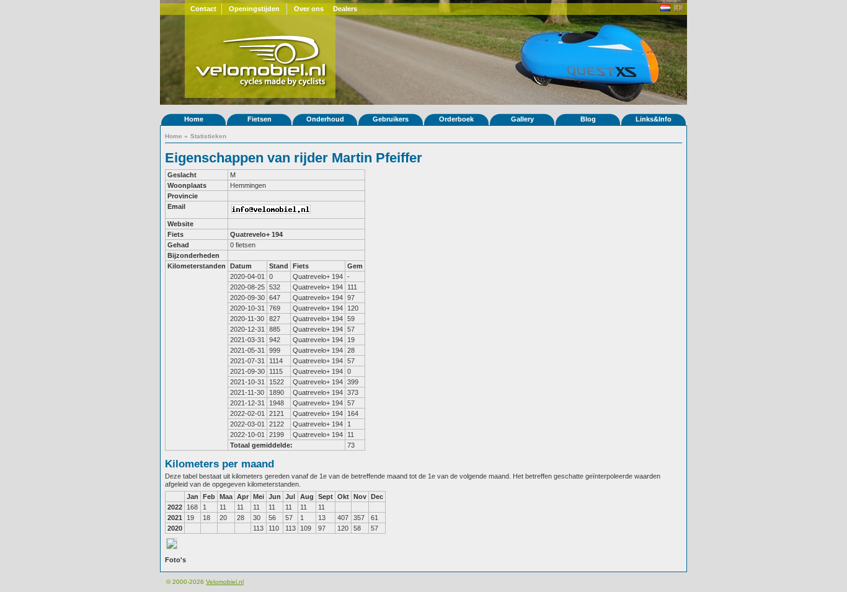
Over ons (309, 8)
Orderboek (456, 119)
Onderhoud (325, 119)
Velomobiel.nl (225, 581)
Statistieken (208, 136)
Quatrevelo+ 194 (256, 234)
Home (193, 119)
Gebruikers (391, 119)
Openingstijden (254, 8)
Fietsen (259, 119)
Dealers (345, 8)
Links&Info (654, 119)
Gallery (522, 119)
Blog (588, 119)
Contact (203, 8)
